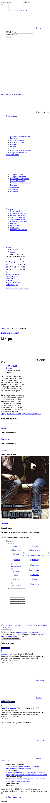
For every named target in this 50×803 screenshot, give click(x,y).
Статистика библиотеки (20, 781)
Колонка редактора (17, 215)
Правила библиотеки (18, 221)
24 (7, 269)
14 (18, 264)
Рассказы (13, 138)
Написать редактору (31, 773)
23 (24, 267)
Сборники (14, 191)
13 (15, 264)
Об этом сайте (16, 211)
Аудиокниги (15, 187)
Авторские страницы (18, 177)
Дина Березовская (10, 333)
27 (15, 269)
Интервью (14, 185)
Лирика (13, 148)
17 (7, 267)
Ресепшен (9, 209)
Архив (8, 247)
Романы (13, 146)
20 (15, 267)
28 (18, 269)
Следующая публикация (31, 414)
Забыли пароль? (17, 94)
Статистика (14, 228)
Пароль (8, 34)
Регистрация (6, 94)
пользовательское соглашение (26, 632)
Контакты (14, 223)
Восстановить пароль (14, 779)
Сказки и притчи (17, 142)
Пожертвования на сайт (27, 768)
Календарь (14, 250)
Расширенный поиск (18, 230)
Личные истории (17, 140)
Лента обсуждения (17, 219)
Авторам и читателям (18, 213)
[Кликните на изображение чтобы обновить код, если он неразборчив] (25, 627)
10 (7, 264)
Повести (13, 144)
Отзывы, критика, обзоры (20, 183)
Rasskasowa (6, 654)
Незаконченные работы (19, 179)
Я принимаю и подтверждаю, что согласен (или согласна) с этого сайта (23, 634)
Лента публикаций (17, 217)
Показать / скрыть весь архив (17, 289)
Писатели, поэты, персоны (21, 150)
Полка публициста (17, 181)
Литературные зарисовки (20, 136)
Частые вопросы (23, 766)
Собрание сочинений (18, 153)
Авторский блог (16, 174)
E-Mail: (8, 32)
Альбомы (14, 189)
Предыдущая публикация (11, 414)
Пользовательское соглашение (35, 775)
